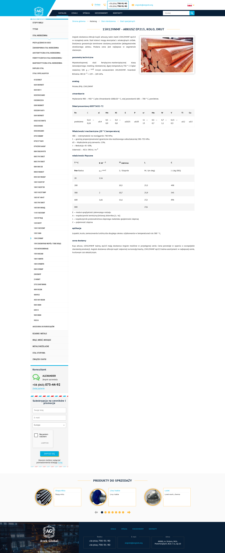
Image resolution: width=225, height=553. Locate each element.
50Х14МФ (37, 305)
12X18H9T (38, 223)
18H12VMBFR (39, 264)
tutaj (60, 462)
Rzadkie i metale (40, 333)
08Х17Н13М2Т (39, 156)
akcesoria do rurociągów (43, 327)
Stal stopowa (39, 353)
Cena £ (74, 13)
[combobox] (98, 4)
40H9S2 (37, 295)
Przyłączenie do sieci (42, 43)
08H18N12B (38, 167)
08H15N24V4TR (40, 151)
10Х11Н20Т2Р (39, 182)
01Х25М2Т (38, 80)
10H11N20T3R (39, 187)
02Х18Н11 (38, 90)
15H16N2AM (38, 254)
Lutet (167, 490)
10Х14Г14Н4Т (39, 197)
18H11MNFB (38, 259)
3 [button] (109, 512)
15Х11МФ (37, 233)
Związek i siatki (39, 359)
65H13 (36, 310)
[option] (57, 497)
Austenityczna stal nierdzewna (46, 53)
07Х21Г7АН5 (38, 141)
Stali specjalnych (41, 73)
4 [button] (112, 512)
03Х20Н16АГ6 (39, 110)
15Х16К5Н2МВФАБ (41, 249)
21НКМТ (37, 279)
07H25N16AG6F (40, 146)
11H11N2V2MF (39, 213)
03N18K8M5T (39, 105)
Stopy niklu (38, 23)
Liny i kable (115, 490)
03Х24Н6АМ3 (39, 131)
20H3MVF (37, 274)
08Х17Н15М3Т (39, 162)
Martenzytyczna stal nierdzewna (47, 63)
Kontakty (117, 13)
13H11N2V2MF (39, 228)
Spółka (86, 13)
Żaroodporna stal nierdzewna (46, 48)
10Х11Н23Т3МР (40, 192)
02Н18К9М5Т (39, 85)
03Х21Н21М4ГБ (40, 121)
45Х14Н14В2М (39, 300)
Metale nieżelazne (41, 346)
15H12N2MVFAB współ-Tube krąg (47, 244)
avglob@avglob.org (144, 5)
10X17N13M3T (39, 203)
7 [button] (123, 512)
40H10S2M (38, 289)
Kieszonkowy (101, 13)
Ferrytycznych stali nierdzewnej (47, 58)
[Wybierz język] (191, 5)
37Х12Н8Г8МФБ (40, 284)
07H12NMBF (38, 136)
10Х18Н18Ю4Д (39, 208)
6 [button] (119, 512)
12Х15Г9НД (38, 218)
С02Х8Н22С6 (39, 100)
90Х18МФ (37, 315)
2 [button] (105, 512)
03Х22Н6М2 (38, 126)
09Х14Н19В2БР (40, 177)
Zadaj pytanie (39, 388)
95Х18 (36, 320)
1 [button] (102, 512)
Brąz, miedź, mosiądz (42, 340)
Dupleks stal (38, 68)
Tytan (35, 29)
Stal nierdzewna (40, 35)
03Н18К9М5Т (39, 115)
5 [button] (116, 512)
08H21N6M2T (39, 172)
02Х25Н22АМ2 (39, 95)
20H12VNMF (38, 269)
